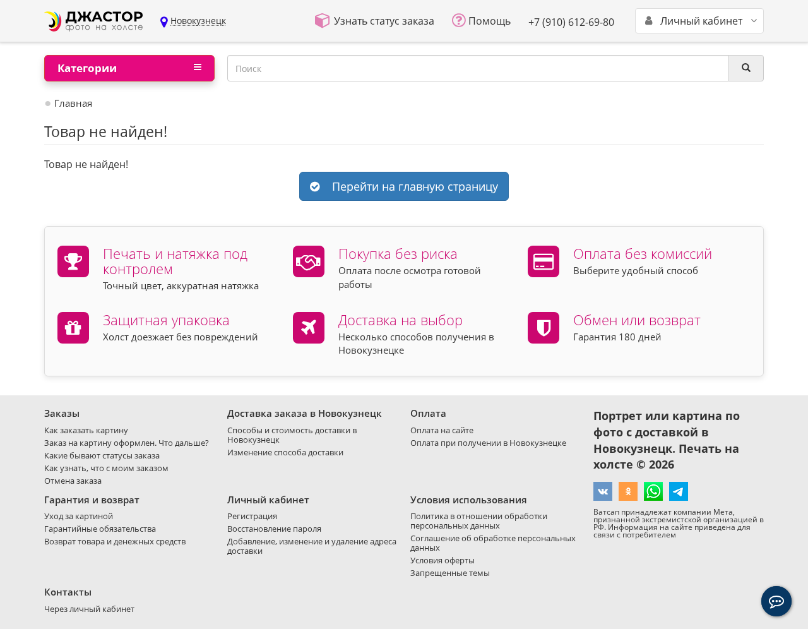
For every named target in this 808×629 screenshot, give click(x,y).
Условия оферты (442, 560)
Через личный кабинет (89, 608)
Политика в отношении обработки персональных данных (478, 520)
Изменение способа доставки (285, 452)
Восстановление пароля (274, 528)
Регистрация (252, 516)
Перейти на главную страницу (412, 186)
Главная (73, 103)
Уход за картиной (78, 516)
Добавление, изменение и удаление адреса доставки (311, 546)
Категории (87, 68)
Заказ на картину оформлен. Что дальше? (126, 442)
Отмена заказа (73, 480)
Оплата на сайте (441, 430)
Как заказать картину (86, 430)
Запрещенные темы (450, 572)
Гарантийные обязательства (100, 528)
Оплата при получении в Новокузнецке (488, 442)
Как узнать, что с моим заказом (106, 468)
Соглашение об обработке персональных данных (493, 542)
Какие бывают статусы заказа (102, 455)
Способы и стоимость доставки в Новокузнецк (292, 434)
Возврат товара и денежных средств (115, 541)
